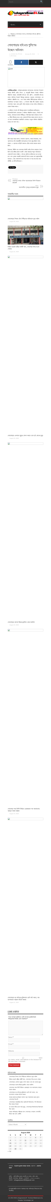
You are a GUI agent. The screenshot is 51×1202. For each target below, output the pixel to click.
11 (25, 1140)
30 (15, 1149)
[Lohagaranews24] (25, 14)
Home (12, 34)
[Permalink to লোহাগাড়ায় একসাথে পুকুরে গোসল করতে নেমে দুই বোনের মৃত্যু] (25, 257)
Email (10, 1044)
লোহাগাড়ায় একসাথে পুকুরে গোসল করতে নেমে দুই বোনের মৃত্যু (25, 435)
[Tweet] (36, 62)
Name (10, 1037)
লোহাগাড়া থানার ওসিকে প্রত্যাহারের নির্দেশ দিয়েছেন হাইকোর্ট (26, 181)
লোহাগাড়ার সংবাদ (20, 34)
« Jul (9, 1151)
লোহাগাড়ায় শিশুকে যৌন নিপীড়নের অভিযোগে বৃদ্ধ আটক (23, 219)
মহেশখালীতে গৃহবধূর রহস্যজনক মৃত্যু (29, 186)
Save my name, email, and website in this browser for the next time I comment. (25, 1059)
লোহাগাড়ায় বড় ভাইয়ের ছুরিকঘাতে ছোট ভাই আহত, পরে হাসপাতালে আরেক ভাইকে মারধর (23, 998)
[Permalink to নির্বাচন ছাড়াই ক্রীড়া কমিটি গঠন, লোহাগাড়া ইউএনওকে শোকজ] (25, 244)
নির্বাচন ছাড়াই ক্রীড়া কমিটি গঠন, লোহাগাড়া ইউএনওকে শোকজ (25, 1079)
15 (10, 1143)
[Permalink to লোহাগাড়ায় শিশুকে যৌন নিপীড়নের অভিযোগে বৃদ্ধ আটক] (25, 199)
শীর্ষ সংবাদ (20, 54)
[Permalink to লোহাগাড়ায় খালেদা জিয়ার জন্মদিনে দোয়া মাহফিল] (25, 444)
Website (11, 1051)
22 (10, 1146)
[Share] (21, 62)
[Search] (41, 2)
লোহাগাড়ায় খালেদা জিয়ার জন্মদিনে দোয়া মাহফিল (21, 622)
